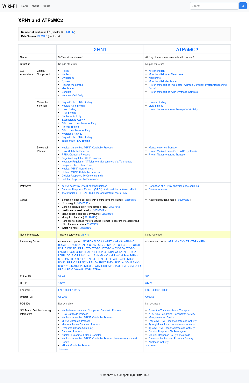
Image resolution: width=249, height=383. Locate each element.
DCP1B (62, 248)
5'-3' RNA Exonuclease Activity (79, 123)
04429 (148, 283)
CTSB (128, 245)
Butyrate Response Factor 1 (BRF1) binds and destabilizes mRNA (99, 189)
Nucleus (66, 74)
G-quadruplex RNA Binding (77, 102)
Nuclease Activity (72, 116)
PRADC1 (83, 262)
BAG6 (73, 245)
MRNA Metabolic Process (76, 345)
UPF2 (61, 269)
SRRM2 (107, 266)
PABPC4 (117, 259)
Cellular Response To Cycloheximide (82, 175)
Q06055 (149, 296)
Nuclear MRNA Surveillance (77, 168)
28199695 (90, 217)
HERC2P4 (100, 252)
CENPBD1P (110, 245)
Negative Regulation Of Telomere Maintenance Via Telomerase (97, 161)
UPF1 (138, 266)
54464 (61, 276)
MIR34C (115, 255)
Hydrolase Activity (72, 133)
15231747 (68, 32)
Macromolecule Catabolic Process (81, 324)
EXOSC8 (130, 248)
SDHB (128, 262)
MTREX (71, 259)
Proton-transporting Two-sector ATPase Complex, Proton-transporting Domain (188, 86)
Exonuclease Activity (74, 119)
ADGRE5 (87, 241)
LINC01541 (85, 255)
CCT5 (99, 245)
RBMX (102, 262)
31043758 (82, 203)
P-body (65, 70)
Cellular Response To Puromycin (80, 179)
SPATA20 (97, 266)
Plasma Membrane (72, 84)
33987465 (92, 224)
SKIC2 (136, 262)
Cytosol (66, 81)
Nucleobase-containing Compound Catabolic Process (91, 310)
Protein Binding (70, 126)
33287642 (114, 206)
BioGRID (42, 36)
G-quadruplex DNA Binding (77, 137)
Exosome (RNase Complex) (77, 328)
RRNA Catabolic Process (76, 154)
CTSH (136, 245)
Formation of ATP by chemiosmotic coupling (174, 186)
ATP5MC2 (187, 49)
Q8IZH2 (62, 296)
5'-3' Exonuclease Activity (76, 130)
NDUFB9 (106, 259)
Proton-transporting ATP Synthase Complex (173, 92)
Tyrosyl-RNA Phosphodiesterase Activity (172, 324)
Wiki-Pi (9, 6)
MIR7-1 (134, 255)
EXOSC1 (96, 248)
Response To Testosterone (77, 165)
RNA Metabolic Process (75, 151)
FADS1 (62, 252)
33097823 (183, 199)
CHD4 (121, 245)
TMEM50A (128, 266)
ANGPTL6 (108, 241)
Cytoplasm (68, 77)
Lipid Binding (156, 105)
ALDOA (98, 241)
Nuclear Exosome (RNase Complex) (82, 335)
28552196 (85, 227)
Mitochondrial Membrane (162, 81)
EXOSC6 (120, 248)
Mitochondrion (157, 70)
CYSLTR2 (185, 241)
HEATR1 (89, 252)
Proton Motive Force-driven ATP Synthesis (173, 151)
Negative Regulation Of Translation (81, 158)
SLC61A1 (63, 266)
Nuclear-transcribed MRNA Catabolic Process (87, 147)
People (46, 6)
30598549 (98, 210)
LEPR (61, 255)
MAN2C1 (105, 255)
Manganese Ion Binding (162, 317)
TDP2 (194, 241)
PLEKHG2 (128, 259)
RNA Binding (69, 112)
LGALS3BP (72, 255)
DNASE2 (72, 248)
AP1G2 (119, 241)
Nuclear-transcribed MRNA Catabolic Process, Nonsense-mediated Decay (99, 340)
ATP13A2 (173, 241)
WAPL (88, 269)
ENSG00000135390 (156, 290)
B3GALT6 (63, 245)
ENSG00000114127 (69, 290)
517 (147, 276)
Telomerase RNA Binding (76, 140)
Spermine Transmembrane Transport (169, 310)
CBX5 (92, 245)
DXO (88, 248)
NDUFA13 (82, 259)
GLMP (79, 252)
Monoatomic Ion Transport (163, 147)
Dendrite (66, 92)
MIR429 (125, 255)
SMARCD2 (75, 266)
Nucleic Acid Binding (73, 105)
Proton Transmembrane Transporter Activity (173, 109)
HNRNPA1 (112, 252)
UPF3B (69, 269)
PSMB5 (93, 262)
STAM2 (117, 266)
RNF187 (119, 262)
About (35, 6)
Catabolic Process (72, 331)
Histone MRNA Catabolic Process (81, 172)
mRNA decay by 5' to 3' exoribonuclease (84, 186)
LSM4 (95, 255)
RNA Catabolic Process (75, 314)
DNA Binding (69, 109)
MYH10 (85, 234)
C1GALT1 (82, 245)
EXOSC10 (108, 248)
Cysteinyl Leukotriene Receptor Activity (171, 338)
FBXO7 (71, 252)
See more (63, 348)
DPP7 (81, 248)
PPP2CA (72, 262)
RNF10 (110, 262)
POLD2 (62, 262)
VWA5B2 (79, 269)
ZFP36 (97, 269)
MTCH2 (62, 259)
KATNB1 (124, 252)
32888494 (107, 213)
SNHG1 (86, 266)
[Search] (243, 5)
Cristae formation (158, 189)
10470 (61, 283)
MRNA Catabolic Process (76, 321)
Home (24, 6)
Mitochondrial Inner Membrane (166, 74)
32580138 (130, 199)
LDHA (133, 252)
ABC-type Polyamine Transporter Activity (172, 314)
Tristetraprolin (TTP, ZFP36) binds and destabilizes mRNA (94, 193)
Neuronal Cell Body (72, 95)
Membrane (68, 88)
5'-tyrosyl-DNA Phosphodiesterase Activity (173, 321)
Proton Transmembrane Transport (167, 154)
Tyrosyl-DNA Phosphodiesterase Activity (172, 328)
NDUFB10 (94, 259)
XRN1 (100, 49)
